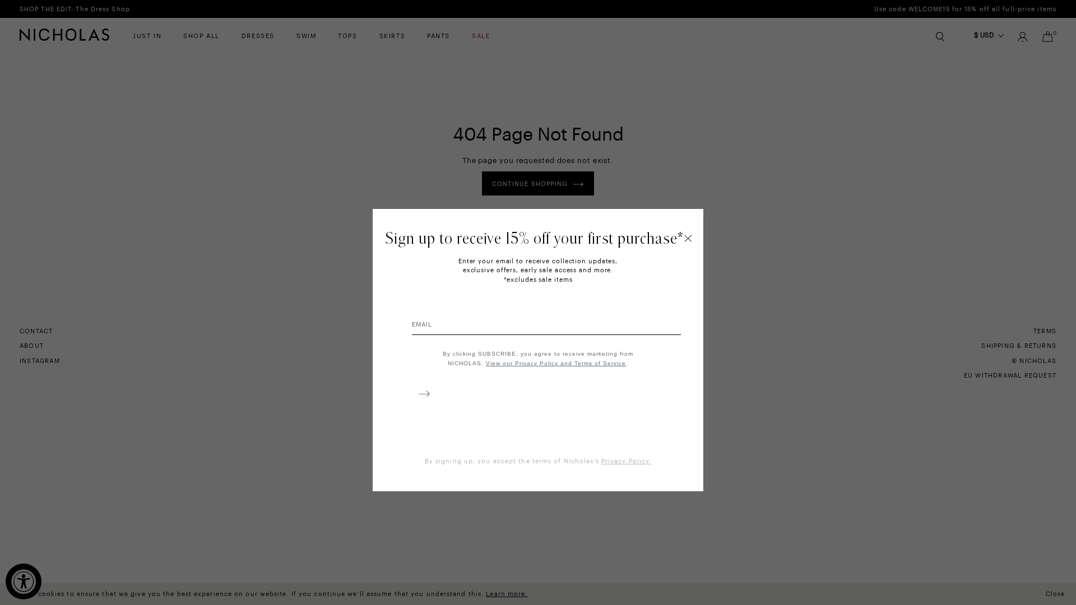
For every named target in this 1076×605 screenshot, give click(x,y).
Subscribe (422, 396)
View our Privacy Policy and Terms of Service (556, 363)
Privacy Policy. (626, 461)
